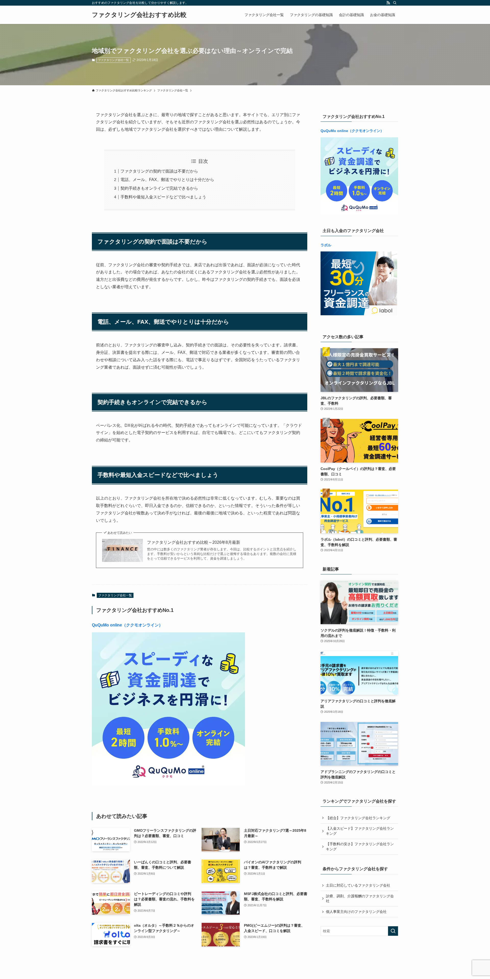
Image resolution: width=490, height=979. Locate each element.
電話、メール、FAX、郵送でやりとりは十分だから (167, 179)
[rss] (388, 3)
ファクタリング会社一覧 (113, 60)
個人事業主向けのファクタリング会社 (356, 912)
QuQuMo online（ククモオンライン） (127, 625)
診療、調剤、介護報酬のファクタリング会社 (360, 898)
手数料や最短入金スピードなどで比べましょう (163, 197)
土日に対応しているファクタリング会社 (358, 885)
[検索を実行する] (393, 931)
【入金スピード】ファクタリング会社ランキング (360, 831)
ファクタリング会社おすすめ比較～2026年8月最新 (193, 542)
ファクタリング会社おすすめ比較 (139, 15)
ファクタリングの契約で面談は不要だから (159, 171)
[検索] (394, 3)
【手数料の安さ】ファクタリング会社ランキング (360, 846)
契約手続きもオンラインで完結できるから (159, 188)
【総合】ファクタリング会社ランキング (358, 818)
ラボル (326, 245)
